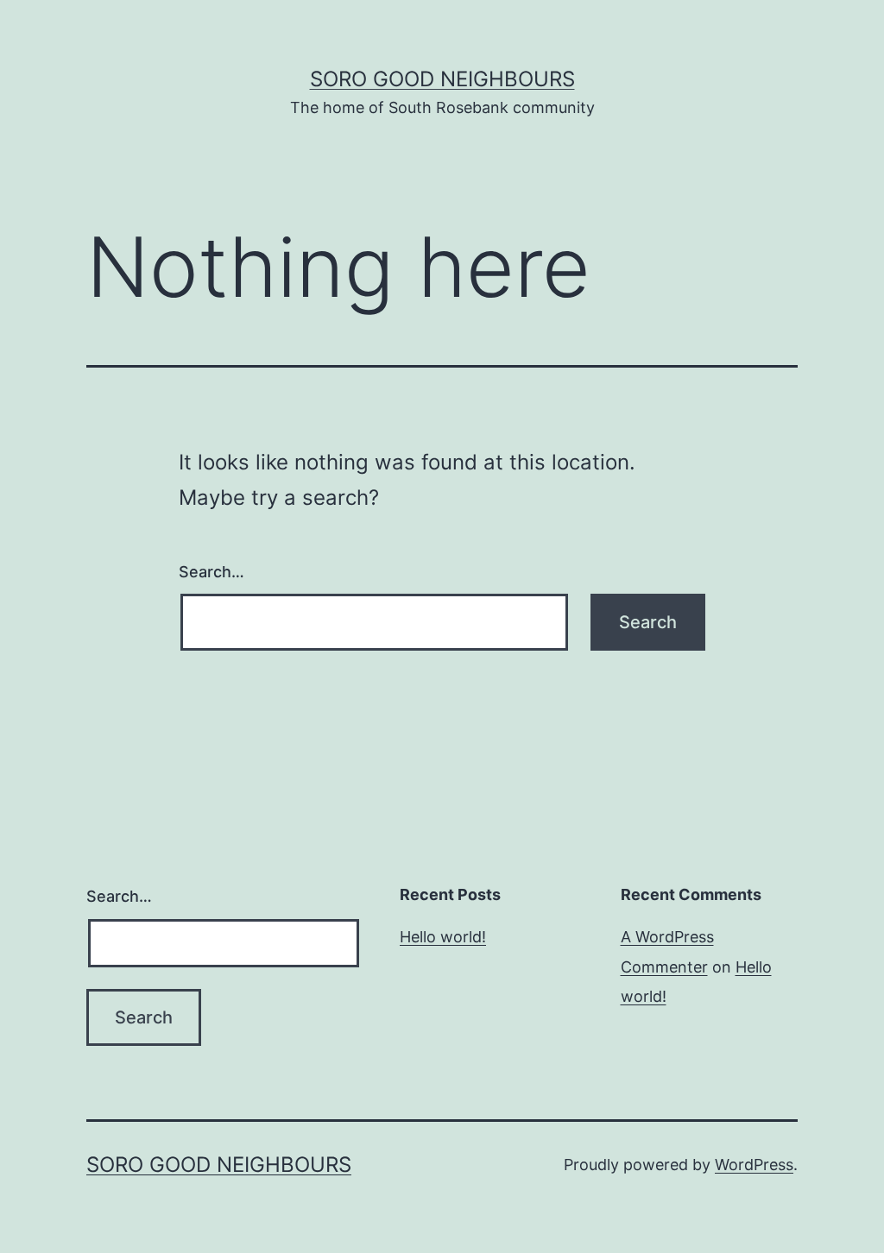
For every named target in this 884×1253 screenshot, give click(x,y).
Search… (211, 572)
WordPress (754, 1164)
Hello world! (443, 937)
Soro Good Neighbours (442, 78)
